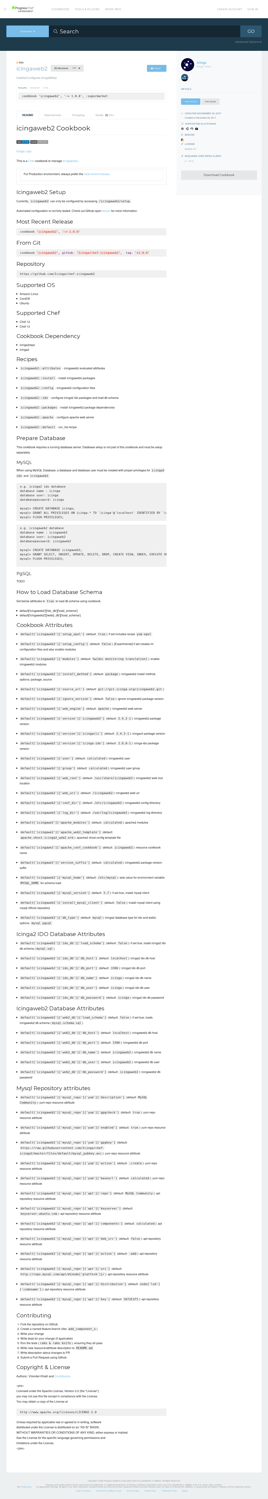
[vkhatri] (186, 79)
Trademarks (26, 1486)
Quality (105, 115)
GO (251, 31)
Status (185, 1490)
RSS (21, 62)
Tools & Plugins (87, 9)
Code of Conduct (83, 1490)
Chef (31, 161)
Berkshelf (35, 88)
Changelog (78, 115)
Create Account (229, 9)
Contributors (62, 1376)
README (27, 115)
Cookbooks (60, 9)
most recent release (96, 174)
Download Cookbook (219, 175)
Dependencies (52, 115)
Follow (159, 68)
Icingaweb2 (70, 161)
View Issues (210, 101)
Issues (106, 211)
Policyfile (22, 88)
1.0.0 (65, 68)
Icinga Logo (24, 151)
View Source (191, 101)
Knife (45, 88)
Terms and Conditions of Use (109, 1490)
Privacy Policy (133, 1490)
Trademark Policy (169, 1490)
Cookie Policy (150, 1490)
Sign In (252, 9)
